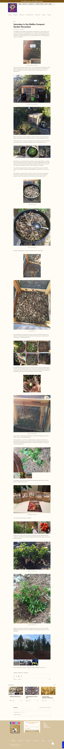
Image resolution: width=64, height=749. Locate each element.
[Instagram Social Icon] (14, 723)
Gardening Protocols (29, 14)
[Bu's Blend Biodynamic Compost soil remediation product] (16, 691)
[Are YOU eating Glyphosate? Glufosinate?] (48, 691)
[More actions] (49, 21)
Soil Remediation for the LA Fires (32, 697)
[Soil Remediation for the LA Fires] (32, 691)
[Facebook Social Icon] (11, 723)
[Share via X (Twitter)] (16, 676)
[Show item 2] (23, 475)
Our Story (46, 726)
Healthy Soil (15, 14)
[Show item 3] (29, 475)
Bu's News (49, 14)
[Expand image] (20, 152)
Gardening (44, 14)
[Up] (53, 743)
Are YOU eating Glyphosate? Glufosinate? (47, 697)
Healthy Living (21, 14)
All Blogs (9, 14)
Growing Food (37, 14)
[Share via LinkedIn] (18, 676)
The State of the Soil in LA (15, 696)
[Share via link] (21, 676)
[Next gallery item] (49, 460)
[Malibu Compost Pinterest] (19, 723)
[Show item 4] (35, 662)
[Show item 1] (17, 475)
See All (54, 684)
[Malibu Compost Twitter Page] (16, 723)
